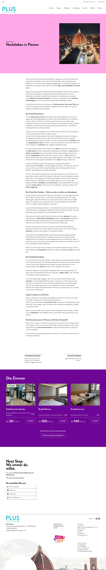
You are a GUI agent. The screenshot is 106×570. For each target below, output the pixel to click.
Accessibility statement (82, 535)
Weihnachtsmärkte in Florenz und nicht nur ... (73, 358)
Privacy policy (80, 524)
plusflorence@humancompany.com (89, 1)
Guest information (81, 529)
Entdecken (67, 8)
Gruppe (59, 8)
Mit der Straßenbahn (15, 497)
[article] (20, 404)
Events (99, 8)
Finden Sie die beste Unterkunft (53, 435)
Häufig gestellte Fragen (58, 526)
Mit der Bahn (13, 494)
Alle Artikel (11, 42)
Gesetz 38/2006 (81, 533)
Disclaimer (79, 532)
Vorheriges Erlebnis (32, 356)
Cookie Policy (80, 525)
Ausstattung (76, 8)
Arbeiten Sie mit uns (58, 524)
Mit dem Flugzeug (14, 487)
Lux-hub (85, 8)
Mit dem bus (13, 490)
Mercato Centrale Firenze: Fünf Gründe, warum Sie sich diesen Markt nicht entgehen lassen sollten (33, 359)
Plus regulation (80, 530)
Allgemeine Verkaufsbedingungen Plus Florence (87, 527)
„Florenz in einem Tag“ (53, 83)
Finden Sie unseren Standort (16, 478)
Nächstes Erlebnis (74, 356)
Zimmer (51, 8)
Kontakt (92, 8)
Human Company (83, 543)
